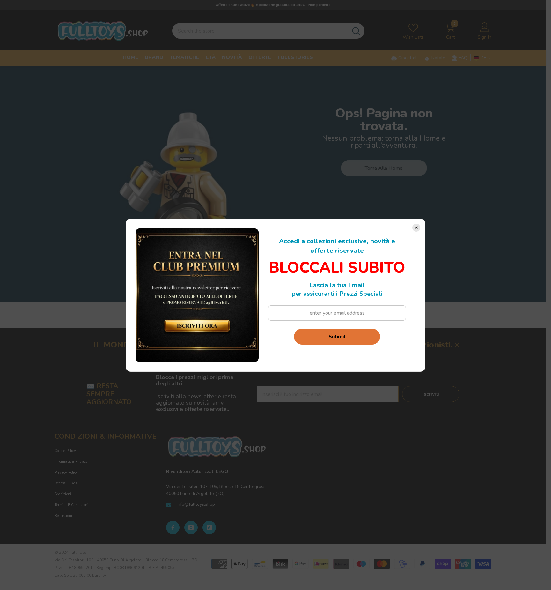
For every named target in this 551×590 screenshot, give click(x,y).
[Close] (416, 228)
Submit (337, 336)
